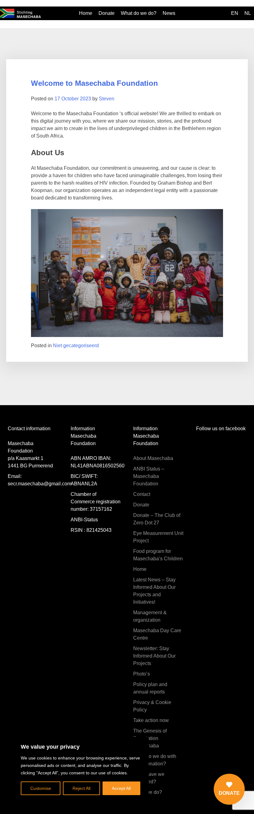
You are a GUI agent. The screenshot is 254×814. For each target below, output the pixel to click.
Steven (106, 98)
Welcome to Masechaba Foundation (94, 83)
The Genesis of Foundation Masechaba (150, 738)
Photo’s (141, 673)
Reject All (81, 788)
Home (85, 13)
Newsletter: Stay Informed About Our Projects (154, 656)
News (169, 13)
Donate (107, 13)
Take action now (151, 720)
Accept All (121, 788)
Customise (40, 788)
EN (234, 13)
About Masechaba (153, 458)
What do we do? (138, 13)
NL (247, 13)
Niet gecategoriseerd (76, 345)
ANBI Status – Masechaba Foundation (148, 476)
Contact (141, 494)
